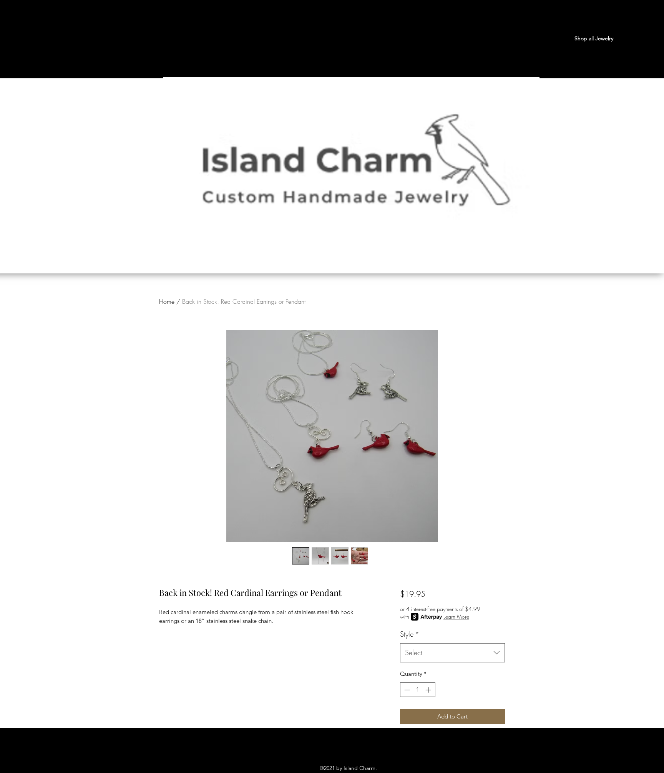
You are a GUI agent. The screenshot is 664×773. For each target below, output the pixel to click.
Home (166, 301)
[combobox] (452, 652)
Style (409, 634)
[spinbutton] (417, 690)
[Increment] (429, 690)
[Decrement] (406, 690)
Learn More (456, 616)
